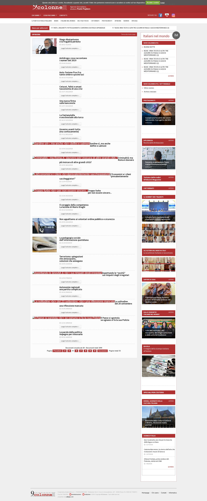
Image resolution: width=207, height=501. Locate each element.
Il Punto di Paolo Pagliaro (42, 21)
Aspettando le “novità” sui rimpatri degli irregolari (115, 273)
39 (90, 351)
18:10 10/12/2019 (66, 120)
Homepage (145, 493)
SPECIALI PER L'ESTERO (154, 392)
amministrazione (76, 494)
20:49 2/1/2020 (65, 63)
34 (69, 351)
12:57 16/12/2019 (66, 106)
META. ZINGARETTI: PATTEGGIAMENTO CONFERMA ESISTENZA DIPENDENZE (52, 28)
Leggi (162, 2)
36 (76, 351)
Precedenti (57, 351)
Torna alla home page (128, 34)
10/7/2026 (148, 454)
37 (81, 351)
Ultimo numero (149, 88)
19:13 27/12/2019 (66, 77)
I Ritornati (95, 21)
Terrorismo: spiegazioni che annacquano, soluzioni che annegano (71, 258)
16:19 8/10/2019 (65, 243)
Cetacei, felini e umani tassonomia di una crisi (70, 87)
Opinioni (118, 21)
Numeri (126, 21)
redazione (87, 494)
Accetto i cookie (153, 2)
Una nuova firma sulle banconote (67, 101)
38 (85, 351)
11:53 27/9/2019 (65, 278)
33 (65, 351)
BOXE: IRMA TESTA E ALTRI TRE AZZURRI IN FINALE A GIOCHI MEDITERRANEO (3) (114, 28)
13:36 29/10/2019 (66, 196)
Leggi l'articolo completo (70, 48)
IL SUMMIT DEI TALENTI (153, 197)
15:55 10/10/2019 (66, 222)
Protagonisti (107, 21)
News (56, 21)
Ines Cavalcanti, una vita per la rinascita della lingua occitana (158, 441)
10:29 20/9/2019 (65, 309)
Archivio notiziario (150, 92)
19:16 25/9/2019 (65, 292)
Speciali (135, 21)
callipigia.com (69, 497)
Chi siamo (155, 493)
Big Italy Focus (83, 21)
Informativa (173, 493)
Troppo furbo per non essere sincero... (100, 191)
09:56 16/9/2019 (65, 337)
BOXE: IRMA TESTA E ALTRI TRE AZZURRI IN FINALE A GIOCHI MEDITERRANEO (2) (156, 61)
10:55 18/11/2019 (66, 165)
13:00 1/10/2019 (65, 264)
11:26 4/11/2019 (65, 181)
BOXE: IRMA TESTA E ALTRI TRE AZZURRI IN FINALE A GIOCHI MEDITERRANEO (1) (156, 69)
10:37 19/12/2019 (66, 92)
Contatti (63, 15)
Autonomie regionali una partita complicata (70, 288)
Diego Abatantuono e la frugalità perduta (69, 40)
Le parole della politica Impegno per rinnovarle (71, 333)
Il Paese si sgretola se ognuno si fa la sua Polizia (115, 318)
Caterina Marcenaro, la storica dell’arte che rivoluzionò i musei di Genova (159, 450)
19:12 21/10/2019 (66, 210)
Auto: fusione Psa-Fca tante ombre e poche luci (71, 73)
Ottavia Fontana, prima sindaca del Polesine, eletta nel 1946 (156, 460)
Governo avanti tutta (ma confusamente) (69, 130)
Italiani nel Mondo (68, 21)
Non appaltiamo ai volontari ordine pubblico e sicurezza (87, 219)
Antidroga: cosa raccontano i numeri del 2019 (73, 59)
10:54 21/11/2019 (66, 149)
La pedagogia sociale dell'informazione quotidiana (74, 238)
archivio (171, 76)
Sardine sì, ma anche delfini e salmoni (100, 144)
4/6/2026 (148, 464)
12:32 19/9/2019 (65, 323)
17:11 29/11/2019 (66, 134)
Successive (102, 351)
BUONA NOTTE (149, 47)
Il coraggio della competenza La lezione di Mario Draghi (73, 205)
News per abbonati (40, 28)
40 (94, 351)
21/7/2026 (148, 445)
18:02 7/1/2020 (65, 45)
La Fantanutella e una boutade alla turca (71, 116)
